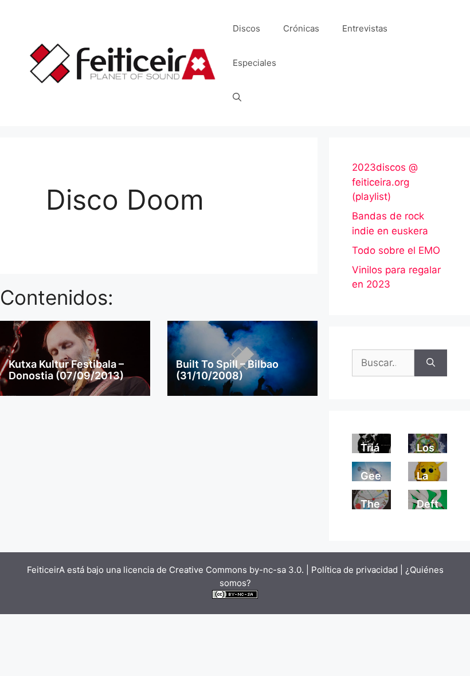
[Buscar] (430, 363)
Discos (246, 28)
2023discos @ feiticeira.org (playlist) (385, 182)
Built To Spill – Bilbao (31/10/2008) (227, 370)
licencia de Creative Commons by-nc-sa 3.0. (213, 569)
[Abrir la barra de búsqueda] (237, 97)
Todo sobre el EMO (396, 250)
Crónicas (301, 28)
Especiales (254, 62)
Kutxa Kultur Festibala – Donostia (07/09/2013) (66, 370)
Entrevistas (364, 28)
